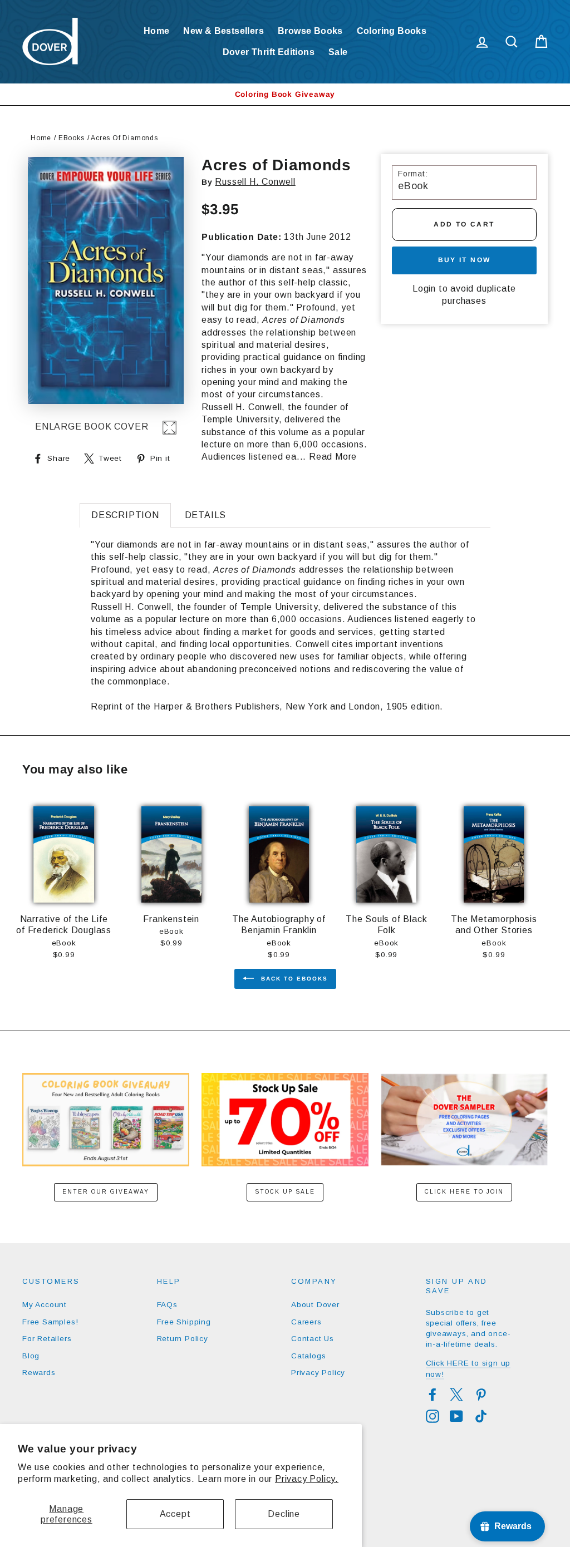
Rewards (39, 1372)
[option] (285, 94)
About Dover (315, 1304)
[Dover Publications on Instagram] (432, 1416)
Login (424, 288)
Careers (306, 1322)
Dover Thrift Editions (269, 52)
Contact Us (312, 1338)
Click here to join (464, 1192)
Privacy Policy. (306, 1479)
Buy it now (464, 260)
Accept (175, 1514)
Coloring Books (392, 31)
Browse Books (310, 31)
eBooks (71, 138)
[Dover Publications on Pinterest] (481, 1394)
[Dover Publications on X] (456, 1394)
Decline (284, 1514)
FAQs (167, 1304)
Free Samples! (50, 1322)
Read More (333, 456)
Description (125, 515)
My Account (44, 1304)
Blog (31, 1356)
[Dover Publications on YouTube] (456, 1416)
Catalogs (308, 1356)
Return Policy (182, 1338)
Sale (338, 52)
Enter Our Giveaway (105, 1192)
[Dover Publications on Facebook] (432, 1394)
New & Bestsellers (223, 31)
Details (206, 515)
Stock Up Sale (285, 1192)
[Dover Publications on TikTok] (481, 1416)
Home (157, 31)
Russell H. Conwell (255, 181)
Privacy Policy (318, 1372)
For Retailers (46, 1338)
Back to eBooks (293, 978)
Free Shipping (184, 1322)
